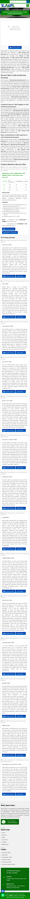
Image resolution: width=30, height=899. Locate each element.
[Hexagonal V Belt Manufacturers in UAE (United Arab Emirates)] (15, 473)
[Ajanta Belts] (8, 5)
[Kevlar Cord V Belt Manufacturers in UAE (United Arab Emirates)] (15, 397)
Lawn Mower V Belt (7, 326)
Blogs (3, 837)
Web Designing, (22, 895)
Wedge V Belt (6, 725)
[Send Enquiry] (3, 891)
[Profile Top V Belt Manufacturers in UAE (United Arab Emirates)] (15, 596)
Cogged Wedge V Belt (8, 558)
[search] (27, 1)
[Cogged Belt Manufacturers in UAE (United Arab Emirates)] (15, 513)
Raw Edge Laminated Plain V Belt (11, 764)
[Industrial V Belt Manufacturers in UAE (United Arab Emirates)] (15, 241)
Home (3, 832)
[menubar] (27, 5)
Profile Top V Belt (7, 600)
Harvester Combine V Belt (9, 440)
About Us (4, 835)
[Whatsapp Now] (3, 895)
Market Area (5, 844)
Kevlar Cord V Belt (7, 401)
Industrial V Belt (7, 245)
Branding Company (19, 897)
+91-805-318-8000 (12, 823)
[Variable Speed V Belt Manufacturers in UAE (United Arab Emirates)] (15, 639)
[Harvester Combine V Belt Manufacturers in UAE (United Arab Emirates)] (15, 436)
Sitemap (4, 842)
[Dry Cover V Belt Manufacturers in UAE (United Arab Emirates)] (15, 358)
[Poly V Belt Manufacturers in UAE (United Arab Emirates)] (15, 281)
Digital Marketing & (10, 897)
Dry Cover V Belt (7, 362)
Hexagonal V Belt (7, 477)
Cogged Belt (5, 517)
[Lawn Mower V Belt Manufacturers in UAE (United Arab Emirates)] (15, 322)
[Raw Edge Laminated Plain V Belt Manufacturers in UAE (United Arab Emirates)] (15, 760)
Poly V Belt (5, 284)
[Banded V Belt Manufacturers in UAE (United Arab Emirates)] (15, 679)
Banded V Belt (6, 683)
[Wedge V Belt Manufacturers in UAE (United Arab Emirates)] (15, 721)
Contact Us (5, 840)
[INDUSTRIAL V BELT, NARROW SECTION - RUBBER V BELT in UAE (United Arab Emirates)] (15, 169)
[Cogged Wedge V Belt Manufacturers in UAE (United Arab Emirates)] (15, 554)
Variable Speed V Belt (8, 643)
